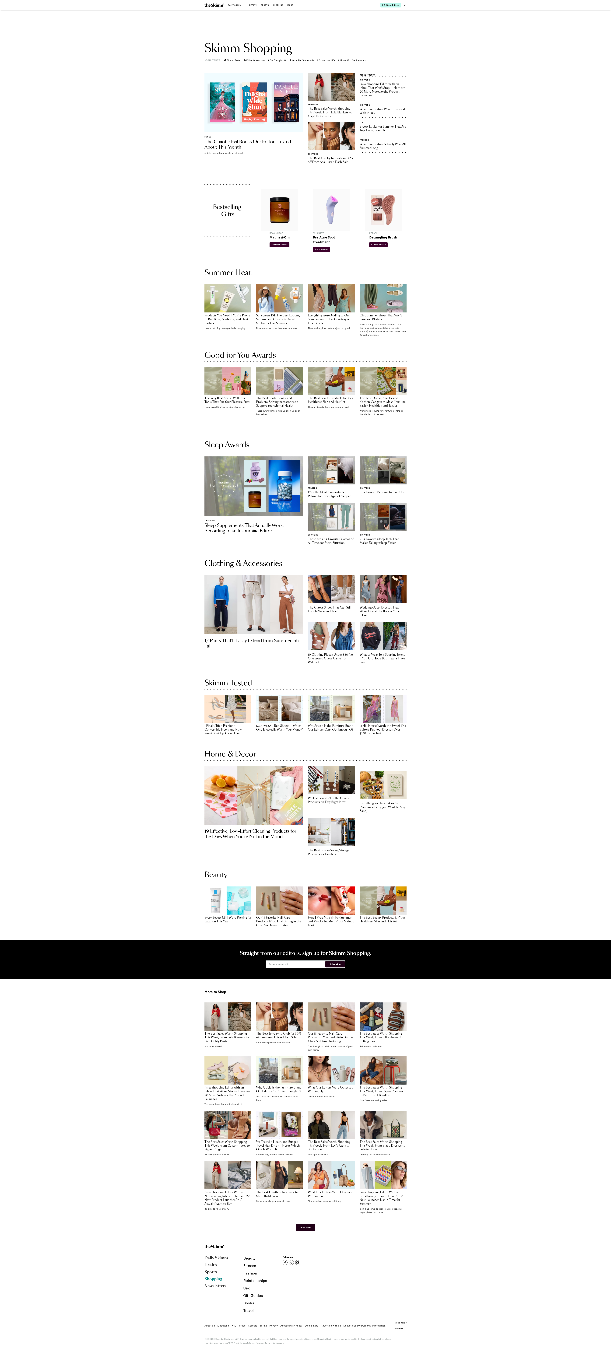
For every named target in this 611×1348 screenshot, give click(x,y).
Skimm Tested (234, 60)
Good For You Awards (303, 60)
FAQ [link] (234, 1325)
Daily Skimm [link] (234, 5)
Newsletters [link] (215, 1286)
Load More (305, 1227)
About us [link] (209, 1325)
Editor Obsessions (255, 60)
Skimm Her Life (327, 60)
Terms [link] (263, 1325)
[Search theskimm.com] (405, 5)
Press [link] (242, 1325)
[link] (214, 5)
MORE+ (291, 5)
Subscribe (335, 964)
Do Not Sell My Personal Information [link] (364, 1325)
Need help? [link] (400, 1322)
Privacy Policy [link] (255, 1343)
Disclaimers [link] (311, 1325)
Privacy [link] (273, 1325)
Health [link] (253, 5)
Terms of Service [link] (272, 1343)
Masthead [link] (223, 1325)
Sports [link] (265, 5)
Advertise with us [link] (331, 1325)
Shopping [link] (278, 5)
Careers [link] (252, 1325)
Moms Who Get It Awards (353, 60)
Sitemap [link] (398, 1328)
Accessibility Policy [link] (291, 1325)
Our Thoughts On (278, 60)
